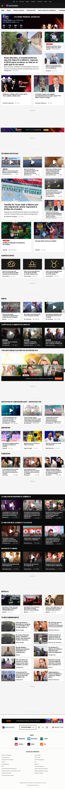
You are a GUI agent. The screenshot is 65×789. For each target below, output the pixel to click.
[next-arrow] (63, 166)
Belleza (50, 667)
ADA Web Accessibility (39, 759)
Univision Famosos (40, 103)
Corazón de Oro (5, 345)
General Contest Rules (6, 773)
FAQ (3, 766)
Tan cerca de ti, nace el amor (50, 345)
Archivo (3, 761)
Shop (50, 1)
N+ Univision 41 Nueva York (50, 196)
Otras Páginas (26, 727)
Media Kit (37, 764)
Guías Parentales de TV (39, 766)
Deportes (39, 1)
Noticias (21, 1)
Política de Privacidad (6, 755)
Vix (16, 1)
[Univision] (12, 6)
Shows (27, 1)
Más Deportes (50, 448)
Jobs (36, 761)
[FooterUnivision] (8, 727)
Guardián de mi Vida (28, 345)
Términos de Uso (5, 757)
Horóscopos (5, 276)
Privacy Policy (38, 755)
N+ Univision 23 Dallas (10, 216)
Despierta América (5, 517)
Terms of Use (37, 757)
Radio (45, 1)
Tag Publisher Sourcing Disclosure (9, 768)
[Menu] (2, 6)
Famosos (33, 1)
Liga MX (48, 49)
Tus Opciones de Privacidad (8, 775)
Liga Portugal (28, 448)
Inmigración (7, 70)
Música (4, 612)
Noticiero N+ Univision (27, 175)
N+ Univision (27, 319)
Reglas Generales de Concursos (41, 770)
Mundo (4, 319)
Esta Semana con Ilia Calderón (7, 174)
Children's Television (39, 773)
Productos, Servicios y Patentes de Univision (11, 770)
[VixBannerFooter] (32, 721)
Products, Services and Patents (41, 768)
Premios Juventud (8, 103)
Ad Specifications (5, 764)
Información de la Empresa (7, 759)
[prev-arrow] (0, 370)
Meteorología (20, 630)
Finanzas (48, 70)
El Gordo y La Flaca (6, 543)
